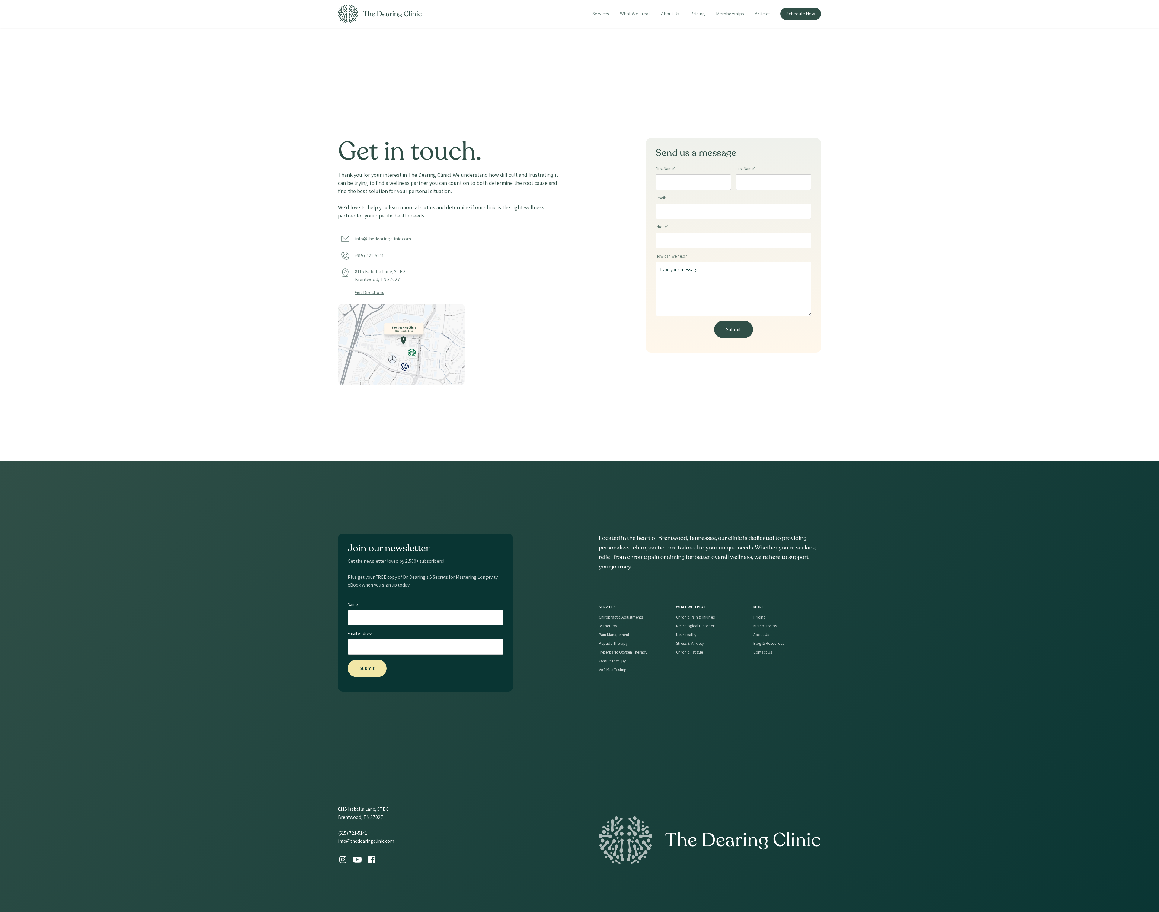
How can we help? (671, 256)
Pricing (697, 14)
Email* (661, 198)
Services (600, 14)
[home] (380, 14)
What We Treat (635, 14)
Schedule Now (800, 14)
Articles (763, 14)
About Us (670, 14)
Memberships (730, 14)
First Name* (665, 168)
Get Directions (369, 292)
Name (353, 604)
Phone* (662, 227)
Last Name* (745, 168)
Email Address (360, 633)
